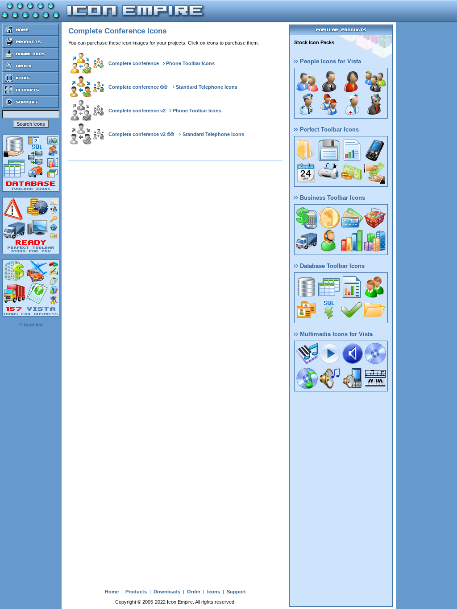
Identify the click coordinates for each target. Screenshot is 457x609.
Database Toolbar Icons (331, 266)
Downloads (167, 591)
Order (193, 591)
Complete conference (133, 63)
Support (236, 591)
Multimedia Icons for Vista (335, 334)
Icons (213, 591)
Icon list (33, 324)
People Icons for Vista (329, 61)
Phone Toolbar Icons (190, 63)
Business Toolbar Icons (331, 197)
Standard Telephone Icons (206, 87)
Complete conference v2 (137, 110)
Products (136, 591)
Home (112, 591)
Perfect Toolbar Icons (328, 129)
